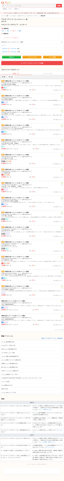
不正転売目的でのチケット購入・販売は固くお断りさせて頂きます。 (32, 470)
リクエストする (32, 57)
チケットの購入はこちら (45, 409)
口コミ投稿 (52, 57)
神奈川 (14, 30)
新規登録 (5, 8)
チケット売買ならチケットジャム (6, 3)
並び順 (3, 76)
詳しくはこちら (50, 447)
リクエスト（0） (48, 73)
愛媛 (20, 30)
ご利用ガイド (16, 8)
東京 (8, 30)
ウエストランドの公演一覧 (11, 37)
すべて (4, 45)
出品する (11, 57)
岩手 (3, 30)
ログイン (10, 8)
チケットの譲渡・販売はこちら (47, 442)
